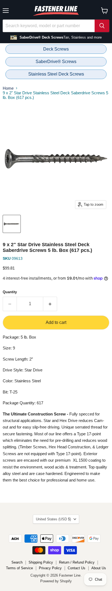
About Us (98, 568)
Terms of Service (19, 568)
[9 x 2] (11, 224)
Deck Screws (56, 49)
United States (53, 519)
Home (8, 88)
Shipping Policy (41, 562)
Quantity (10, 292)
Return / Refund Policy (77, 562)
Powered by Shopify (56, 581)
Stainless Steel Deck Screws (56, 74)
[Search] (102, 26)
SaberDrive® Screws (56, 61)
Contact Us (76, 568)
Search (17, 562)
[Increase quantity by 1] (50, 304)
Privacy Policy (50, 568)
